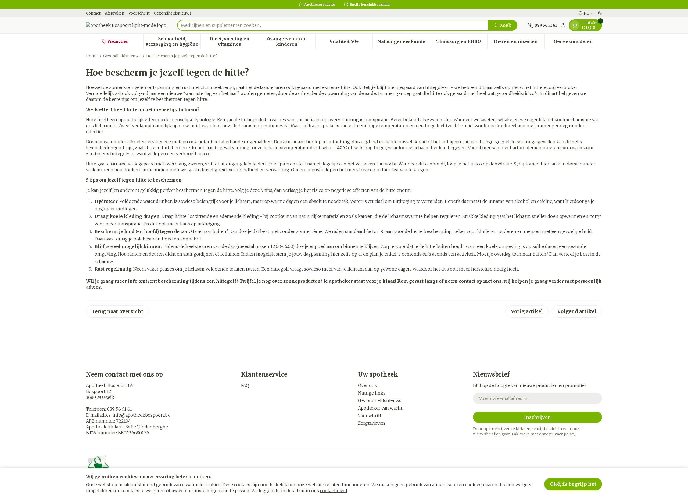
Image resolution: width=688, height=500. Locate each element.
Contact (93, 13)
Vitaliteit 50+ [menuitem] (350, 43)
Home (92, 56)
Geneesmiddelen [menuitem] (578, 43)
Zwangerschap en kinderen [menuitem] (290, 41)
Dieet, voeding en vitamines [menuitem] (234, 41)
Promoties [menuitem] (117, 41)
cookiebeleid (333, 490)
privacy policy (562, 434)
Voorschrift (139, 13)
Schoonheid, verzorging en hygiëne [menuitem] (173, 41)
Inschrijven (537, 417)
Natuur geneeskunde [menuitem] (403, 43)
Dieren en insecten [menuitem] (519, 43)
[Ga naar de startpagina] (126, 25)
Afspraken (114, 13)
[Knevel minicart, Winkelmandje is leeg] (574, 25)
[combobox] (332, 25)
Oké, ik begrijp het (573, 484)
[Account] (562, 25)
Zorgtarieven (371, 423)
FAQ (245, 385)
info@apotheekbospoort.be (141, 415)
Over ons (367, 385)
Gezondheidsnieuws (172, 13)
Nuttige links (371, 393)
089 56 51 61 (119, 409)
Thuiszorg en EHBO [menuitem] (461, 43)
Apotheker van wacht (380, 408)
